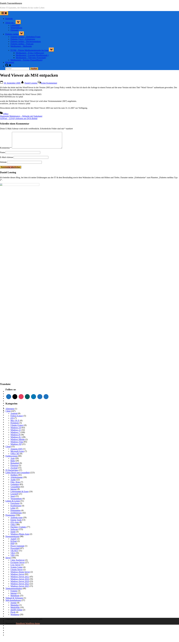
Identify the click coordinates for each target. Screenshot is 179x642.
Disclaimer (9, 62)
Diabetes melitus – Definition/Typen (25, 37)
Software (14, 529)
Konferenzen (15, 506)
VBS (12, 555)
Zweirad (13, 468)
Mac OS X (15, 420)
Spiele (13, 532)
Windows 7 (15, 432)
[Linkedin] (33, 396)
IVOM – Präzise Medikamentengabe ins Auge (29, 50)
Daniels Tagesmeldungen (11, 3)
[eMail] (15, 396)
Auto (12, 458)
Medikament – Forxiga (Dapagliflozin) (26, 60)
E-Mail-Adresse (6, 157)
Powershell (15, 548)
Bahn (12, 461)
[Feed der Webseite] (9, 396)
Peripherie (14, 423)
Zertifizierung (16, 513)
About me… (10, 23)
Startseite (9, 18)
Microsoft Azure (17, 451)
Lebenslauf (15, 25)
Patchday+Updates (18, 527)
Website (3, 162)
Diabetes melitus (12, 34)
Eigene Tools (15, 520)
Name (2, 152)
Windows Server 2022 (19, 584)
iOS (12, 418)
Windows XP (15, 444)
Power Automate (17, 546)
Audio (13, 480)
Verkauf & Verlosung (14, 598)
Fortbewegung (12, 456)
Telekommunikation (14, 588)
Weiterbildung (16, 28)
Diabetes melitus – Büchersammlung (25, 41)
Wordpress (14, 614)
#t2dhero (14, 475)
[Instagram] (21, 396)
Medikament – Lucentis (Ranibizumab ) (32, 55)
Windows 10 (15, 427)
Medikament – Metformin (21, 46)
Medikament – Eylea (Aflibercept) (30, 53)
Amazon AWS (16, 449)
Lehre (12, 508)
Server (8, 558)
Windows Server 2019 (19, 581)
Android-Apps (16, 517)
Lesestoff (14, 494)
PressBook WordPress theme (28, 623)
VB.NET (14, 550)
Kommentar (5, 148)
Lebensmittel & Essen (19, 491)
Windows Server (17, 574)
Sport (12, 496)
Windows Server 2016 (19, 579)
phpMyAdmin (16, 610)
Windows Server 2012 (19, 577)
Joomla (13, 603)
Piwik (12, 612)
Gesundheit (15, 487)
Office (5, 114)
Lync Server (15, 565)
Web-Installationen (13, 600)
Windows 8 (15, 435)
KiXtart (13, 541)
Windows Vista (16, 442)
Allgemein (10, 409)
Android (13, 413)
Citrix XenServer (17, 560)
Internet (13, 489)
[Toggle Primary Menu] (4, 13)
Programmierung (12, 536)
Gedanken (14, 484)
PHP (12, 543)
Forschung (14, 503)
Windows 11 (15, 430)
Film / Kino (15, 482)
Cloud (8, 446)
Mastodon (14, 605)
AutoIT (13, 539)
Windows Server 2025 (19, 586)
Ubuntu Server (16, 569)
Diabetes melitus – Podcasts (21, 44)
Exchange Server (17, 562)
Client (8, 411)
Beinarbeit (14, 463)
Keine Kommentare (49, 83)
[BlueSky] (46, 396)
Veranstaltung (16, 498)
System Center (16, 567)
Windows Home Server (20, 572)
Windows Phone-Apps (19, 534)
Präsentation (15, 510)
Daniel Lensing (31, 83)
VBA (12, 553)
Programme (10, 515)
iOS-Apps (14, 522)
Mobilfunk (14, 595)
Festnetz (13, 591)
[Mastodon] (40, 396)
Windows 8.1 (15, 437)
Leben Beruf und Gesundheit (18, 472)
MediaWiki (15, 607)
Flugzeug (14, 465)
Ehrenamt (14, 30)
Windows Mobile (17, 439)
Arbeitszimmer (16, 477)
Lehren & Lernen (13, 501)
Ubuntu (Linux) (17, 425)
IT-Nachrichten (12, 470)
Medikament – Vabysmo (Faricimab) (31, 58)
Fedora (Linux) (16, 416)
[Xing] (27, 396)
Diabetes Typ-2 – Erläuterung (22, 39)
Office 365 (14, 453)
